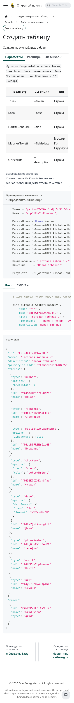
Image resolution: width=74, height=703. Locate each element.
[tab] (44, 57)
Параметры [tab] (14, 57)
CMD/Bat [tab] (23, 285)
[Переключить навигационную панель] (5, 5)
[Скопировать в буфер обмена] (67, 209)
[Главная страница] (6, 16)
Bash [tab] (8, 285)
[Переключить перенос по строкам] (60, 209)
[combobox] (58, 5)
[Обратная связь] (66, 695)
